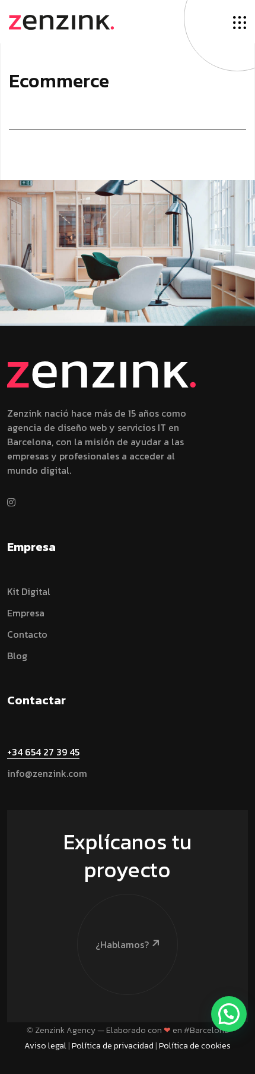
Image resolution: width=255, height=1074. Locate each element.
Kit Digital (28, 591)
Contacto (27, 634)
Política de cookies (195, 1046)
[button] (229, 1014)
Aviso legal (45, 1046)
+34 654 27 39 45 (43, 752)
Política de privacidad (113, 1046)
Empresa (25, 613)
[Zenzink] (61, 21)
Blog (17, 655)
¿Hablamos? (122, 944)
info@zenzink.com (47, 773)
